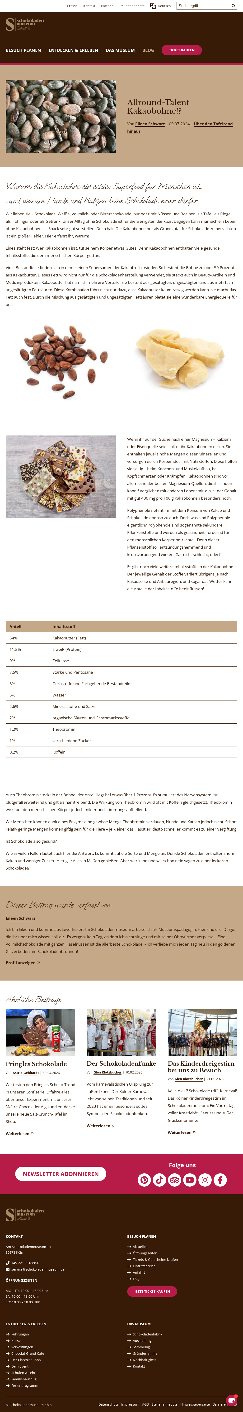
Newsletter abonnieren (61, 1174)
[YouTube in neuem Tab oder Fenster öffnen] (189, 1180)
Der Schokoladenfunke (121, 1063)
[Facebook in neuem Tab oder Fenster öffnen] (220, 1180)
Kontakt (89, 6)
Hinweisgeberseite (195, 1404)
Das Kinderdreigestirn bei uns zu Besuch (201, 1067)
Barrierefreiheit (225, 1404)
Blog (148, 50)
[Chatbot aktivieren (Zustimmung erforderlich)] (231, 1400)
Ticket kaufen (182, 50)
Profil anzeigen (21, 962)
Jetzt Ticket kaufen (152, 1291)
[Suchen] (233, 6)
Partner (107, 6)
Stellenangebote (132, 6)
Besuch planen (23, 50)
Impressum (130, 1404)
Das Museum (120, 50)
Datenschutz (108, 1404)
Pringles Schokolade (36, 1064)
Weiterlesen (17, 1133)
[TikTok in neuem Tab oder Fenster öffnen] (159, 1180)
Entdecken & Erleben (73, 50)
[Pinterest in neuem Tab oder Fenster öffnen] (144, 1180)
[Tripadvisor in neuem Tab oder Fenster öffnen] (174, 1180)
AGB (145, 1404)
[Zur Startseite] (25, 24)
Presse (72, 6)
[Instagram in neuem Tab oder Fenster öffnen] (205, 1180)
